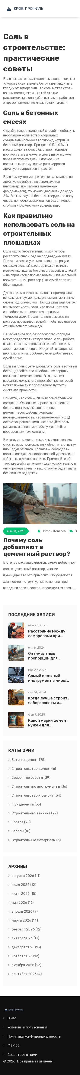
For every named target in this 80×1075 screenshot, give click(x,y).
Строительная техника (35, 813)
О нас (12, 1018)
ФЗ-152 (13, 1046)
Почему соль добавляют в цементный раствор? (36, 547)
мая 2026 (22, 903)
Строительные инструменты (39, 786)
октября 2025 (26, 965)
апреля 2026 (25, 911)
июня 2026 (24, 894)
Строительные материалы (36, 840)
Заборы (21, 831)
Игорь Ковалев (54, 531)
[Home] (35, 8)
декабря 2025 (26, 947)
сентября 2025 (27, 974)
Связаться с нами (22, 1055)
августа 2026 (26, 876)
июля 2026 (24, 885)
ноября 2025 (25, 956)
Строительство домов (34, 769)
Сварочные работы (31, 778)
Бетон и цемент (28, 760)
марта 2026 (25, 920)
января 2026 (25, 938)
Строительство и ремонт (36, 795)
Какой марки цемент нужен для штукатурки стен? (48, 725)
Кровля (21, 822)
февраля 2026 (26, 929)
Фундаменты (26, 804)
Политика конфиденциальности (34, 1036)
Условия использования (27, 1027)
